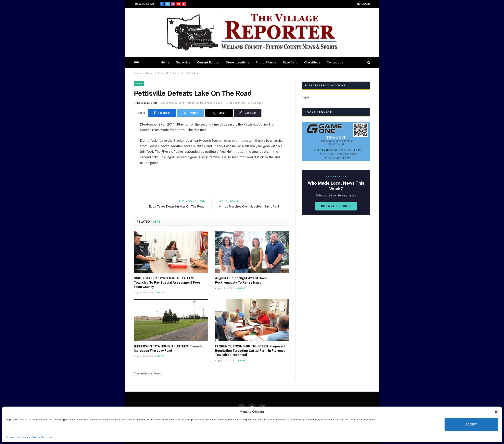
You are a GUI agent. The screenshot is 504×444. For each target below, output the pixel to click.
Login (305, 97)
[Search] (368, 62)
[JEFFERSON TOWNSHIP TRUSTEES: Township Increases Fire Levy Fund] (171, 320)
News (138, 83)
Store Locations (237, 62)
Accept (471, 424)
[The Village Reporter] (252, 33)
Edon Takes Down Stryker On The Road (177, 206)
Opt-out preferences (18, 437)
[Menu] (136, 62)
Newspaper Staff (147, 102)
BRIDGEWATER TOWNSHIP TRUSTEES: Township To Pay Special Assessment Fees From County (167, 282)
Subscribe (183, 62)
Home (165, 62)
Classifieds (312, 62)
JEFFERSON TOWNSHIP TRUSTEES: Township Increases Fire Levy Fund (169, 348)
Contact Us (335, 62)
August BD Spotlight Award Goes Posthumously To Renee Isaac (241, 280)
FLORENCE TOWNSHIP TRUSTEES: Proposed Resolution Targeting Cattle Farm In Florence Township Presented (250, 350)
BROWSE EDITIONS (336, 206)
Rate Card (290, 62)
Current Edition (208, 62)
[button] (496, 412)
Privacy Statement (42, 437)
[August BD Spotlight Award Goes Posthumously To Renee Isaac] (252, 252)
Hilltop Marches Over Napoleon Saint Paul (249, 206)
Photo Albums (266, 62)
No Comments (237, 102)
